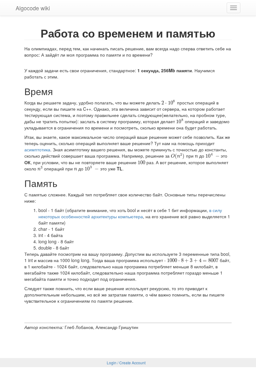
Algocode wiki (33, 8)
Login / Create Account (126, 362)
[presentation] (168, 102)
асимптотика (37, 149)
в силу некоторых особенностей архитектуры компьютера (130, 213)
